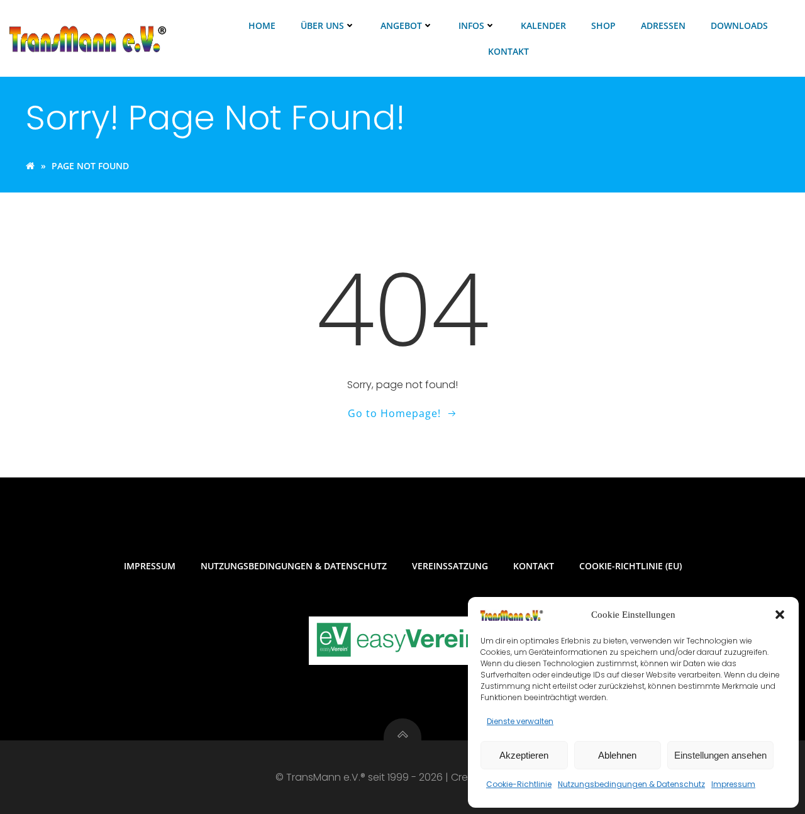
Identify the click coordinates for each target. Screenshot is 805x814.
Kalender (543, 25)
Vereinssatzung (450, 566)
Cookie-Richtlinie (519, 784)
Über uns (322, 25)
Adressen (663, 25)
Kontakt (508, 51)
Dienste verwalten (520, 721)
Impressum (733, 784)
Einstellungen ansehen (720, 755)
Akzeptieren (523, 755)
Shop (603, 25)
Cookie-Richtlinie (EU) (630, 566)
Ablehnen (617, 755)
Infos (471, 25)
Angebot (401, 25)
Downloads (739, 25)
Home (261, 25)
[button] (780, 614)
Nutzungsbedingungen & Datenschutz (631, 784)
